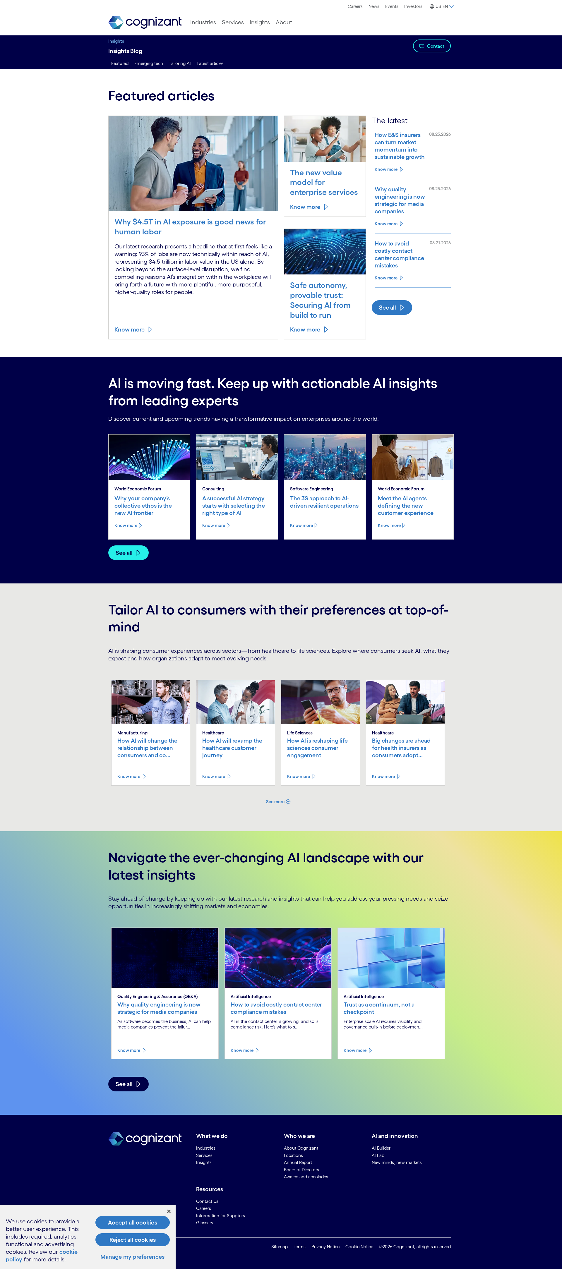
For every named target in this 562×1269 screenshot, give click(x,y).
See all (387, 307)
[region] (88, 1237)
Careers (355, 6)
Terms (300, 1246)
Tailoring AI (180, 63)
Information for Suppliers (220, 1215)
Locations (293, 1155)
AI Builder (381, 1148)
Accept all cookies (132, 1222)
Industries (203, 22)
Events (391, 6)
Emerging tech (148, 63)
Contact (435, 46)
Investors (413, 6)
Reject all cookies (132, 1240)
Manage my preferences (132, 1256)
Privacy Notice (325, 1246)
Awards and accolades (306, 1176)
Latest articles (210, 63)
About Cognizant (301, 1148)
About (284, 22)
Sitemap (279, 1246)
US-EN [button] (442, 6)
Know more (129, 329)
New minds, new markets (397, 1162)
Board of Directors (301, 1169)
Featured (119, 63)
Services (233, 22)
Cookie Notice (359, 1246)
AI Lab (378, 1155)
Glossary (204, 1222)
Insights (260, 22)
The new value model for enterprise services (324, 182)
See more (275, 801)
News (374, 6)
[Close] (169, 1211)
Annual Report (298, 1162)
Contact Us (207, 1201)
